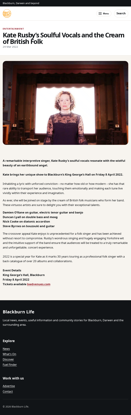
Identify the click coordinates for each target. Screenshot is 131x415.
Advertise (9, 386)
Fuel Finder (10, 364)
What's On (9, 354)
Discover (8, 359)
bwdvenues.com (38, 284)
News (6, 349)
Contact (8, 391)
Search (121, 13)
